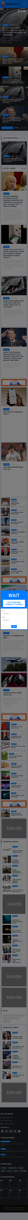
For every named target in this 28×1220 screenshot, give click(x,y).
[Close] (26, 590)
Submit (14, 626)
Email (3, 610)
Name (3, 617)
